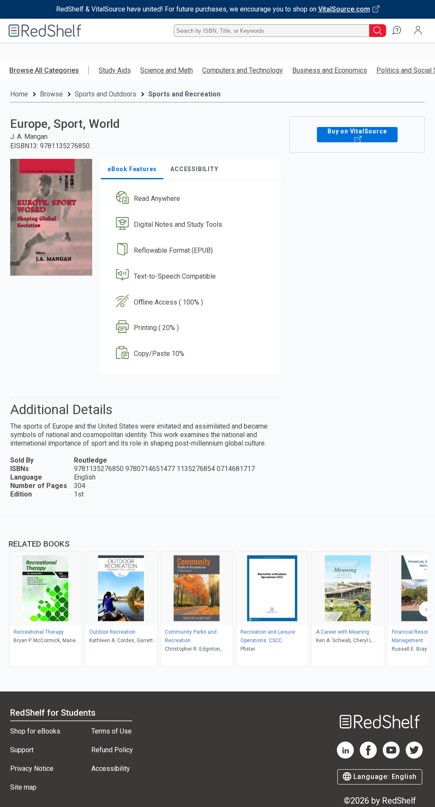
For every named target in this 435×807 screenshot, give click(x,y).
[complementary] (217, 593)
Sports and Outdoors (105, 94)
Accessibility (110, 769)
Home (19, 94)
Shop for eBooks (35, 731)
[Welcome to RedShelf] (45, 30)
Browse (51, 94)
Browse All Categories (44, 70)
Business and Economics (329, 70)
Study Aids (115, 70)
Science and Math (166, 70)
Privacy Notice (32, 769)
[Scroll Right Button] (426, 609)
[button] (190, 199)
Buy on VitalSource (357, 131)
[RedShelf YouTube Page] (391, 756)
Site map (23, 787)
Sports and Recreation (184, 94)
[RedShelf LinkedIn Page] (345, 756)
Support (22, 750)
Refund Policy (112, 750)
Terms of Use (111, 731)
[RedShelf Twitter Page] (414, 756)
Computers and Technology (242, 70)
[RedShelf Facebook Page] (368, 756)
